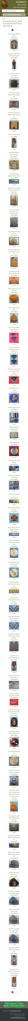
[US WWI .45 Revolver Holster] (14, 142)
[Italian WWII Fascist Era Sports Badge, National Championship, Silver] (14, 222)
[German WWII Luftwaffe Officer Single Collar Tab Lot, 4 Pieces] (14, 591)
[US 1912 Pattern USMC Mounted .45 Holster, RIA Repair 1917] (14, 64)
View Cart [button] (7, 1003)
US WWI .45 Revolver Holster (14, 134)
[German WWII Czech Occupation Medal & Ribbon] (14, 666)
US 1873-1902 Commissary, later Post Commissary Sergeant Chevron (14, 371)
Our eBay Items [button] (21, 1003)
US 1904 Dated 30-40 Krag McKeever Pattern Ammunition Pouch (14, 95)
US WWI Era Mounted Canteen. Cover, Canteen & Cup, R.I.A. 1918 (14, 251)
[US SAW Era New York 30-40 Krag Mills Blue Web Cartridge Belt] (14, 125)
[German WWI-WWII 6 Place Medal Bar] (14, 468)
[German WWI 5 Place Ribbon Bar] (14, 501)
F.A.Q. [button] (17, 1005)
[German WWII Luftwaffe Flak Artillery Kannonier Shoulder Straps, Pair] (14, 646)
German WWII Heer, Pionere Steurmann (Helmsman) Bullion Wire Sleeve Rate (14, 711)
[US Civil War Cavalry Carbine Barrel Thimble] (14, 83)
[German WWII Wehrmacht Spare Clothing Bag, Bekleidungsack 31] (14, 164)
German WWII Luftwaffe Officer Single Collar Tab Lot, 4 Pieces (14, 584)
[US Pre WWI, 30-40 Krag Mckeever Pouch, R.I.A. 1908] (14, 280)
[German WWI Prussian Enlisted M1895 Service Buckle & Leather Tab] (14, 845)
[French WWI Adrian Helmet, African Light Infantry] (14, 938)
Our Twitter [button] (6, 1005)
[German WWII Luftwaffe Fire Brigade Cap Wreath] (14, 534)
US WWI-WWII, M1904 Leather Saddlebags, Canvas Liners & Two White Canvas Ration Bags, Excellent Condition (14, 794)
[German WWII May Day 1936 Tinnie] (14, 761)
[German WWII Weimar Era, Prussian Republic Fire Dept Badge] (14, 552)
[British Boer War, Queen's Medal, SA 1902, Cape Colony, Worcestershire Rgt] (14, 981)
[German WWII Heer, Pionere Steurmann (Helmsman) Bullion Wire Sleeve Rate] (14, 722)
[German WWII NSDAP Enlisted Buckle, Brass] (14, 241)
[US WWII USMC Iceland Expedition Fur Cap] (14, 882)
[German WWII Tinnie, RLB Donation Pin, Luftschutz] (14, 780)
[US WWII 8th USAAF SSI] (14, 451)
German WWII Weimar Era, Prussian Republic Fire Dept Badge (14, 542)
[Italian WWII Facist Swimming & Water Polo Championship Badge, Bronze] (14, 200)
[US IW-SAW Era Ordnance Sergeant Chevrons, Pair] (14, 337)
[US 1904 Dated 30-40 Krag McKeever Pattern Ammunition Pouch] (14, 104)
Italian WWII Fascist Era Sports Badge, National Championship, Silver (14, 212)
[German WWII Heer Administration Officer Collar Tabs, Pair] (14, 608)
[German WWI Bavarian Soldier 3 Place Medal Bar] (14, 485)
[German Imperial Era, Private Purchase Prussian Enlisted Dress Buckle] (14, 827)
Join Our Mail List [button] (14, 1003)
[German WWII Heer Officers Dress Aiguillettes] (14, 685)
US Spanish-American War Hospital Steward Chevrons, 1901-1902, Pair (14, 349)
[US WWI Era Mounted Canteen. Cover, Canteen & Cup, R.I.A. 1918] (14, 262)
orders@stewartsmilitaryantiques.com (17, 1018)
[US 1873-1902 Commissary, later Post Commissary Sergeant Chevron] (14, 380)
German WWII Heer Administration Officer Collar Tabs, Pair (14, 600)
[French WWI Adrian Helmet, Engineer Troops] (14, 919)
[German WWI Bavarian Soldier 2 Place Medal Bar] (14, 417)
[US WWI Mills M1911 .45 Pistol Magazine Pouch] (14, 435)
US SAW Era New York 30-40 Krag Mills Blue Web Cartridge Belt (14, 114)
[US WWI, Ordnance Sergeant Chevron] (14, 318)
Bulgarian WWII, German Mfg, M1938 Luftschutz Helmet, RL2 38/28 (14, 854)
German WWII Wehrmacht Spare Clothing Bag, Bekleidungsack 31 (14, 154)
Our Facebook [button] (12, 1005)
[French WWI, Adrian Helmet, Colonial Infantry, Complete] (14, 900)
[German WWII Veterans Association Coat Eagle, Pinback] (14, 181)
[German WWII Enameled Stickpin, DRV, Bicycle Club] (14, 741)
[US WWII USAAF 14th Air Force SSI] (14, 398)
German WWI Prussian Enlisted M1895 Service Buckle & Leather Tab (14, 837)
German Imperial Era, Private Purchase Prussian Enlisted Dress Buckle (14, 818)
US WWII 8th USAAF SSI (14, 442)
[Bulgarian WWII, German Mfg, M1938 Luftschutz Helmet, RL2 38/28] (14, 863)
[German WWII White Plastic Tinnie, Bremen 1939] (14, 572)
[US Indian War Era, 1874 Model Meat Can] (14, 44)
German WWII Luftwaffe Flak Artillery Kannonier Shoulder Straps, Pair (14, 636)
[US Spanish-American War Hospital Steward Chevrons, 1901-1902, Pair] (14, 359)
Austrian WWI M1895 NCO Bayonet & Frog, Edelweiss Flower (14, 949)
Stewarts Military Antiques (15, 1011)
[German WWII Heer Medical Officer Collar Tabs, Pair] (14, 625)
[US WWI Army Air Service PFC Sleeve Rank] (14, 298)
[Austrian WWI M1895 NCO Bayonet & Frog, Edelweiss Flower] (14, 960)
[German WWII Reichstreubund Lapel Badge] (14, 518)
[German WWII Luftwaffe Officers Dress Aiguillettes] (14, 702)
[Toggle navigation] (4, 18)
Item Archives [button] (22, 1005)
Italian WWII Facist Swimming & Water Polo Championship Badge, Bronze (14, 190)
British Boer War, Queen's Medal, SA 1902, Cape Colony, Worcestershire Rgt (14, 971)
